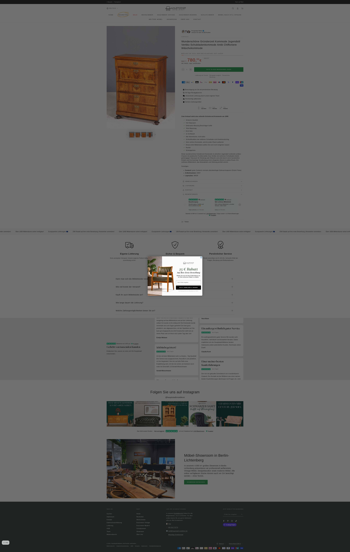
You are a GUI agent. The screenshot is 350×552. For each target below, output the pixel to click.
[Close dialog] (201, 257)
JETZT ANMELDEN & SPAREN (188, 287)
